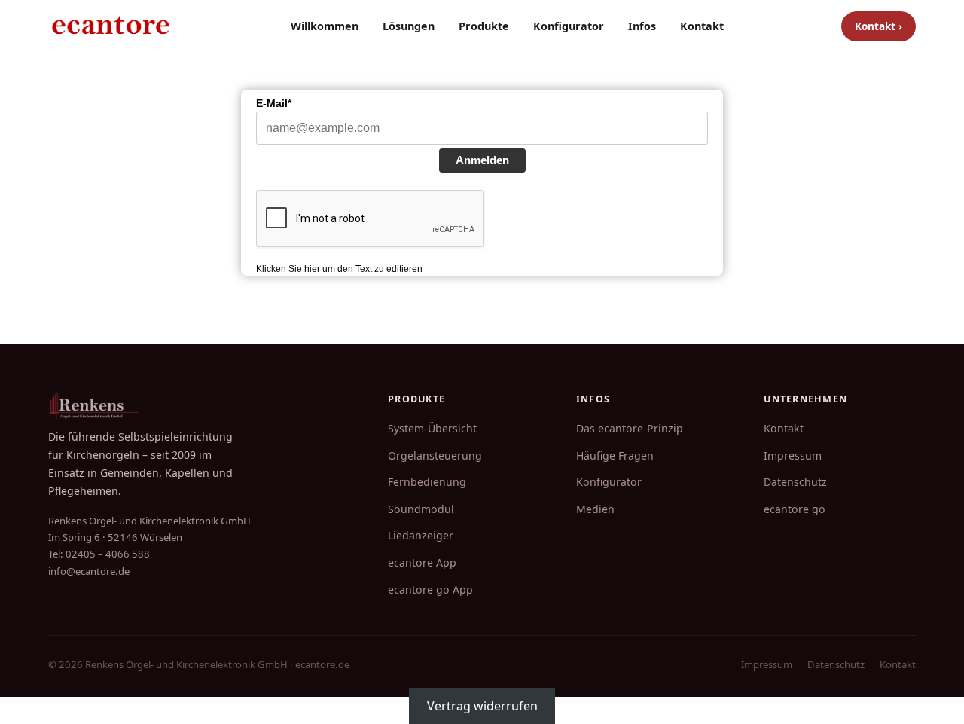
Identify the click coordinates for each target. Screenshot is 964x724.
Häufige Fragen (615, 455)
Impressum (793, 455)
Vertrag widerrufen (482, 706)
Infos (642, 26)
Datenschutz (795, 482)
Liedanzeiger (420, 535)
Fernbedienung (427, 482)
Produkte (484, 26)
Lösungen (409, 26)
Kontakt (702, 26)
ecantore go (794, 509)
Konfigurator (568, 26)
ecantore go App (430, 589)
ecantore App (422, 562)
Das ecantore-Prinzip (629, 428)
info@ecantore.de (89, 571)
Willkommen (324, 26)
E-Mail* (273, 103)
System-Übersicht (432, 428)
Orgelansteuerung (435, 455)
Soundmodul (421, 509)
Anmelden (482, 160)
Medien (595, 509)
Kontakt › (878, 26)
